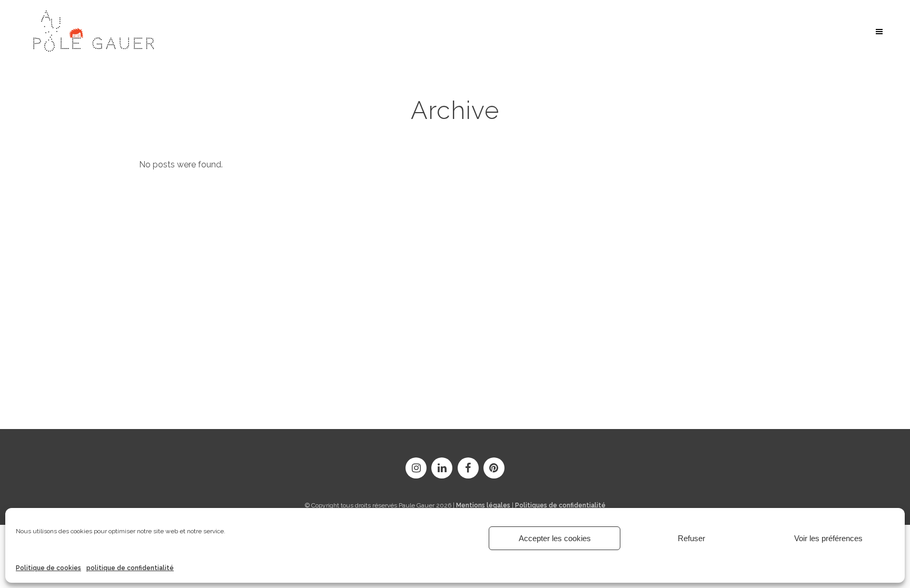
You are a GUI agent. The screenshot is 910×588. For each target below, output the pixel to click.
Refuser (691, 538)
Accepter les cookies (555, 538)
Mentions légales (483, 505)
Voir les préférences (828, 538)
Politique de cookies (48, 568)
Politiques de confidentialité (560, 505)
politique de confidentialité (130, 568)
